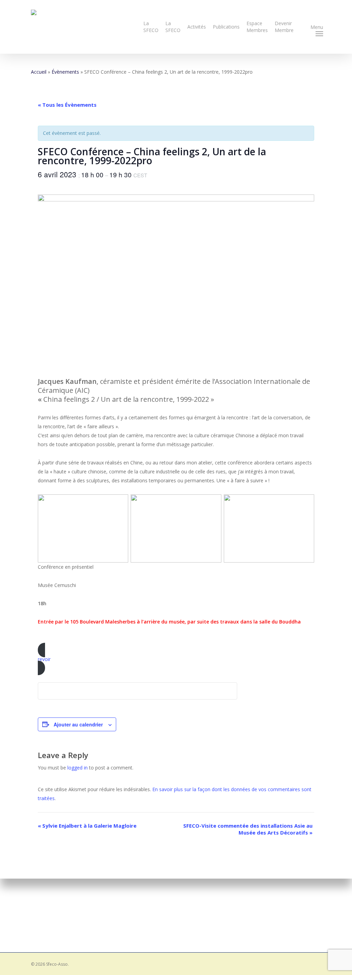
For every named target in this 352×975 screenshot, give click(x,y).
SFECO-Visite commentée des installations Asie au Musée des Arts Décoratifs (247, 829)
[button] (319, 26)
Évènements (65, 72)
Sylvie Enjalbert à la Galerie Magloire (87, 825)
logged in (77, 767)
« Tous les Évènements (67, 104)
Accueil (38, 72)
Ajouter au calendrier (78, 724)
